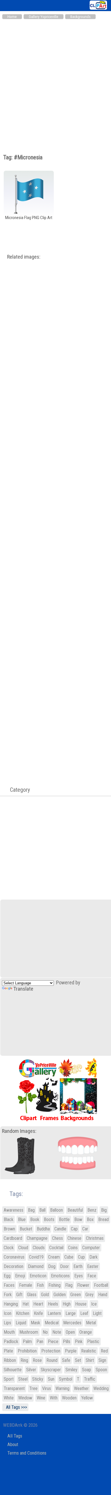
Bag (31, 1210)
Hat (25, 1304)
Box (90, 1219)
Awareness (13, 1210)
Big (104, 1210)
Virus (46, 1388)
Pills (66, 1341)
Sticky (37, 1379)
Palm (27, 1341)
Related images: (23, 257)
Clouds (39, 1247)
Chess (57, 1238)
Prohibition (27, 1351)
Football (101, 1285)
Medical (52, 1322)
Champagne (37, 1238)
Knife (38, 1313)
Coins (73, 1247)
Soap (86, 1369)
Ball (42, 1210)
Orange (85, 1332)
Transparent (14, 1388)
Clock (9, 1247)
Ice (94, 1304)
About (12, 1444)
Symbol (65, 1379)
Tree (33, 1388)
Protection (50, 1351)
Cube (68, 1257)
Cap (74, 1229)
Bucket (26, 1229)
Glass (31, 1294)
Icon (7, 1313)
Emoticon (38, 1276)
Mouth (9, 1332)
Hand (102, 1294)
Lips (7, 1322)
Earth (78, 1266)
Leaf (84, 1313)
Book (34, 1219)
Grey (89, 1294)
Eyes (78, 1276)
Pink (79, 1341)
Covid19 (36, 1257)
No (45, 1332)
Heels (53, 1304)
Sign (102, 1360)
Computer (91, 1247)
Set (78, 1360)
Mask (35, 1322)
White (9, 1398)
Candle (60, 1229)
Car (85, 1229)
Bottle (64, 1219)
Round (51, 1360)
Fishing (54, 1285)
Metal (91, 1322)
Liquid (21, 1322)
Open (70, 1332)
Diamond (36, 1266)
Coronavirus (14, 1257)
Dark (93, 1257)
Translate (23, 989)
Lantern (54, 1313)
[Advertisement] (55, 80)
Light (97, 1313)
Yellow (87, 1398)
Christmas (95, 1238)
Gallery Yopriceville (43, 17)
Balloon (56, 1210)
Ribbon (10, 1360)
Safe (66, 1360)
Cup (81, 1257)
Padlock (11, 1341)
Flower (83, 1285)
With (53, 1398)
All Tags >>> (15, 1407)
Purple (71, 1351)
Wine (41, 1398)
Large (70, 1313)
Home (12, 17)
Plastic (93, 1341)
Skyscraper (51, 1369)
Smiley (71, 1369)
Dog (52, 1266)
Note (56, 1332)
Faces (9, 1285)
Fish (40, 1285)
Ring (24, 1360)
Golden (60, 1294)
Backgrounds (80, 17)
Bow (78, 1219)
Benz (91, 1210)
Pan (39, 1341)
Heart (38, 1304)
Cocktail (56, 1247)
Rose (37, 1360)
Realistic (88, 1351)
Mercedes (72, 1322)
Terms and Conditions (26, 1453)
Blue (22, 1219)
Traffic (89, 1379)
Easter (92, 1266)
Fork (8, 1294)
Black (8, 1219)
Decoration (13, 1266)
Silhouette (13, 1369)
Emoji (20, 1276)
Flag (69, 1285)
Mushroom (28, 1332)
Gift (19, 1294)
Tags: (12, 1194)
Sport (9, 1379)
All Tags (14, 1436)
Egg (7, 1276)
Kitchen (22, 1313)
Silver (31, 1369)
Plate (8, 1351)
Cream (54, 1257)
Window (25, 1398)
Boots (49, 1219)
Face (91, 1276)
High (67, 1304)
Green (75, 1294)
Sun (51, 1379)
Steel (23, 1379)
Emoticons (60, 1276)
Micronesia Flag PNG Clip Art (28, 217)
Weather (81, 1388)
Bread (103, 1219)
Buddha (43, 1229)
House (81, 1304)
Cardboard (13, 1238)
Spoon (101, 1369)
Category (17, 789)
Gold (45, 1294)
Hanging (11, 1304)
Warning (62, 1388)
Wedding (101, 1388)
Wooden (69, 1398)
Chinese (74, 1238)
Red (104, 1351)
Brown (9, 1229)
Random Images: (19, 1131)
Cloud (23, 1247)
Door (64, 1266)
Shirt (90, 1360)
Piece (53, 1341)
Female (25, 1285)
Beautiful (75, 1210)
